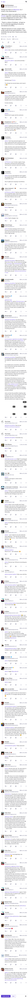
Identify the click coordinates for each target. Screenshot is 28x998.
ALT (14, 406)
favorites (15, 39)
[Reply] (3, 42)
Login (13, 996)
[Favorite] (14, 42)
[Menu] (25, 996)
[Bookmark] (19, 42)
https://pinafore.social (13, 384)
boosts (3, 39)
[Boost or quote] (8, 42)
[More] (25, 42)
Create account (5, 996)
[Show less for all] (26, 1)
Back (4, 1)
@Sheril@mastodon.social (11, 459)
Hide (25, 402)
